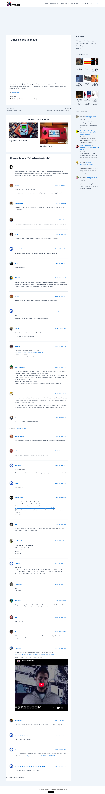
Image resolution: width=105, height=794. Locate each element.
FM (15, 631)
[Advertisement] (52, 18)
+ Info (55, 792)
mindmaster (18, 311)
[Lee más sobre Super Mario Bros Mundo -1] (23, 130)
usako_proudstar (20, 367)
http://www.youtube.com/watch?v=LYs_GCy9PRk (29, 353)
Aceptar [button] (51, 791)
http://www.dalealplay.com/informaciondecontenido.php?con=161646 (35, 508)
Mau (81, 131)
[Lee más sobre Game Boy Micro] (54, 133)
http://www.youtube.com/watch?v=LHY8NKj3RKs (41, 756)
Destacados (63, 3)
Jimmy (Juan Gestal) (86, 145)
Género (84, 3)
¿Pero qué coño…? (21, 428)
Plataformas (74, 3)
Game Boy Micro (46, 146)
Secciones (53, 3)
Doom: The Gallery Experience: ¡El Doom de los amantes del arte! (88, 132)
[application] (57, 3)
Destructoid (15, 92)
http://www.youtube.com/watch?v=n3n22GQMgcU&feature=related (34, 654)
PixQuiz (92, 3)
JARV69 (17, 329)
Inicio (46, 3)
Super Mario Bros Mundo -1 (19, 141)
